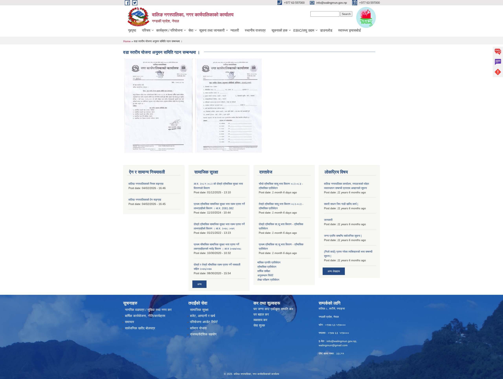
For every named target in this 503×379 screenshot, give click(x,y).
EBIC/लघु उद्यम (303, 30)
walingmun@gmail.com (333, 345)
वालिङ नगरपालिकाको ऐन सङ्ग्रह (145, 199)
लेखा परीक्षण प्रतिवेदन (268, 279)
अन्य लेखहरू (334, 271)
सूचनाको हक (279, 30)
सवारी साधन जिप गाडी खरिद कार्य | (341, 203)
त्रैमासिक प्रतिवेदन (268, 188)
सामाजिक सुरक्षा (199, 310)
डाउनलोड (326, 30)
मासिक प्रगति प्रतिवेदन (268, 262)
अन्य (199, 284)
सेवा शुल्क (259, 325)
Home (127, 41)
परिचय (146, 30)
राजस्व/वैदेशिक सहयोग (203, 334)
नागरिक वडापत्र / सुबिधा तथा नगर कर (148, 310)
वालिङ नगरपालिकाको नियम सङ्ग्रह (146, 183)
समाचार (129, 322)
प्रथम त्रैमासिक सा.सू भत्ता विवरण (275, 244)
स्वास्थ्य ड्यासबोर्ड (349, 30)
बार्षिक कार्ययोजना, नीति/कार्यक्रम (145, 316)
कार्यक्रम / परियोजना (169, 30)
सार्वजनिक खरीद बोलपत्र (140, 328)
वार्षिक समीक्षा (263, 271)
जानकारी (328, 219)
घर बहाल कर (261, 314)
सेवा (190, 30)
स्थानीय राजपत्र (255, 30)
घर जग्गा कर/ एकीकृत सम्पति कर (273, 309)
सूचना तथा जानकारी (212, 30)
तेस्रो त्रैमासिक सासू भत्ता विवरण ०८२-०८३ (280, 203)
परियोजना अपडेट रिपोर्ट (204, 322)
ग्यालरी (234, 30)
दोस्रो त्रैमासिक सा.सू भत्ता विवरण (275, 224)
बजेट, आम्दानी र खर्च (202, 316)
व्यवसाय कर (260, 320)
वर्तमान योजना (198, 328)
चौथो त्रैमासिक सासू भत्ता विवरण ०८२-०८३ (280, 183)
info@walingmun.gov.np (341, 341)
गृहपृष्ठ (132, 30)
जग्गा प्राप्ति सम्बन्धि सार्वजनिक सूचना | (343, 235)
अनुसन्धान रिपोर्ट (265, 275)
